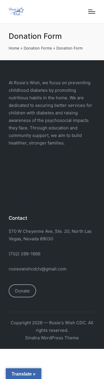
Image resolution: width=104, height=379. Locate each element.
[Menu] (91, 12)
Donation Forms (38, 48)
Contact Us (21, 197)
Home (14, 48)
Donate (22, 291)
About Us (19, 183)
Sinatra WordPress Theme (52, 337)
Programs (19, 190)
